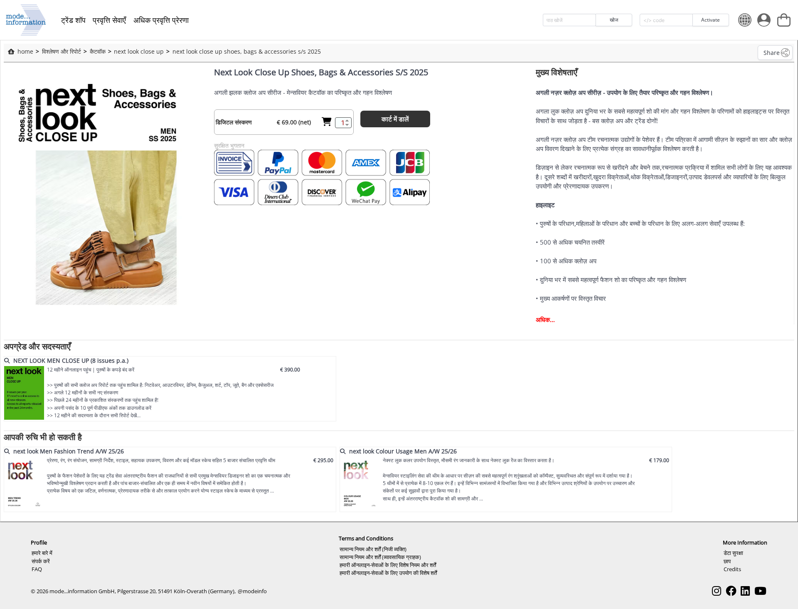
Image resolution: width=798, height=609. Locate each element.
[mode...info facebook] (731, 591)
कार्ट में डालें (395, 119)
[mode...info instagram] (716, 591)
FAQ (37, 569)
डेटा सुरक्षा (733, 553)
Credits (732, 569)
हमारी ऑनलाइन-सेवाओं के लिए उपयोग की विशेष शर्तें (388, 573)
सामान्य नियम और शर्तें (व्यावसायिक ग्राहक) (380, 557)
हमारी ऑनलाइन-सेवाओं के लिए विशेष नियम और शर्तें (388, 565)
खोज (614, 19)
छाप (727, 561)
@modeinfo (252, 591)
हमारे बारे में (42, 553)
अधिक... (545, 319)
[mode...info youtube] (760, 591)
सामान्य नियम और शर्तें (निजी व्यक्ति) (373, 549)
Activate (710, 19)
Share (772, 53)
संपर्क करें (41, 561)
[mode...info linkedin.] (745, 591)
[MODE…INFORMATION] (26, 20)
